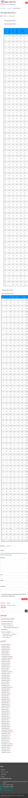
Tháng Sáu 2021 (5, 716)
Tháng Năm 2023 (5, 694)
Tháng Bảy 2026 (5, 646)
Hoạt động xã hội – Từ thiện (9, 634)
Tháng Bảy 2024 (5, 677)
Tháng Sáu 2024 (5, 678)
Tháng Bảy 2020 (5, 723)
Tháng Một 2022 (5, 713)
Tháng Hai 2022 (5, 711)
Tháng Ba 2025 (4, 670)
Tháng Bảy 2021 (5, 714)
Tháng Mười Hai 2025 (6, 656)
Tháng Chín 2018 (5, 747)
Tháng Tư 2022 (4, 707)
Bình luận (2, 557)
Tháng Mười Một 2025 (6, 658)
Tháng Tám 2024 (5, 675)
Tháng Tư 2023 (4, 695)
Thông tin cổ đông (7, 626)
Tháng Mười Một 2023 (6, 687)
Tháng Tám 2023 (5, 689)
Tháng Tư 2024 (4, 682)
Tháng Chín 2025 (5, 661)
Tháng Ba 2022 (4, 709)
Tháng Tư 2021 (4, 719)
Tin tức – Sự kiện (5, 632)
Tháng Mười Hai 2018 (6, 743)
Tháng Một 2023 (5, 699)
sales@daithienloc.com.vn (8, 788)
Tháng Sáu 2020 (5, 725)
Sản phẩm (9, 545)
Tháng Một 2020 (5, 728)
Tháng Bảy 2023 (5, 690)
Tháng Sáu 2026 (5, 647)
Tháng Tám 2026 (5, 644)
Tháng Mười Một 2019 (6, 731)
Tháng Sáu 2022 (5, 704)
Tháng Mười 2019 (5, 733)
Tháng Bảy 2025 (5, 665)
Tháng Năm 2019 (5, 738)
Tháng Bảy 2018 (5, 750)
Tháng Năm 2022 (5, 706)
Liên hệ (2, 776)
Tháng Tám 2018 (5, 749)
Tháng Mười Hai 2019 (6, 730)
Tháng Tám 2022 (5, 701)
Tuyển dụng (3, 774)
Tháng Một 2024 (5, 685)
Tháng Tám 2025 (5, 663)
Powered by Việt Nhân (4, 796)
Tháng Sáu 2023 (5, 692)
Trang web (2, 586)
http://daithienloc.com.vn (8, 790)
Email (2, 580)
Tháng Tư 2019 (4, 740)
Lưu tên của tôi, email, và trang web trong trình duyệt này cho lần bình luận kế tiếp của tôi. (13, 595)
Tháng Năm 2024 (5, 680)
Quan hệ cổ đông (5, 624)
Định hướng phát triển (7, 619)
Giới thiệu (3, 769)
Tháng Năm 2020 (5, 726)
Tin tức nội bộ (6, 637)
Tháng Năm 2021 (5, 718)
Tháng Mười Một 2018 (6, 745)
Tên (1, 574)
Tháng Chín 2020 (5, 721)
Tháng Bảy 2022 (5, 702)
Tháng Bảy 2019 (5, 737)
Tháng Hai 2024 (5, 683)
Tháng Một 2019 (5, 742)
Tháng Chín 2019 (5, 735)
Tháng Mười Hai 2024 (6, 671)
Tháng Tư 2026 (4, 651)
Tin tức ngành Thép (7, 635)
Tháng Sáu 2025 (5, 666)
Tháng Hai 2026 (5, 654)
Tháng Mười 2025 (5, 659)
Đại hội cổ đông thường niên (10, 627)
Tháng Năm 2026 (5, 649)
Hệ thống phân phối (6, 621)
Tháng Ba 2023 (4, 697)
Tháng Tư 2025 (4, 668)
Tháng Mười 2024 (5, 673)
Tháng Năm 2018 (5, 752)
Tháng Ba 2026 (4, 653)
